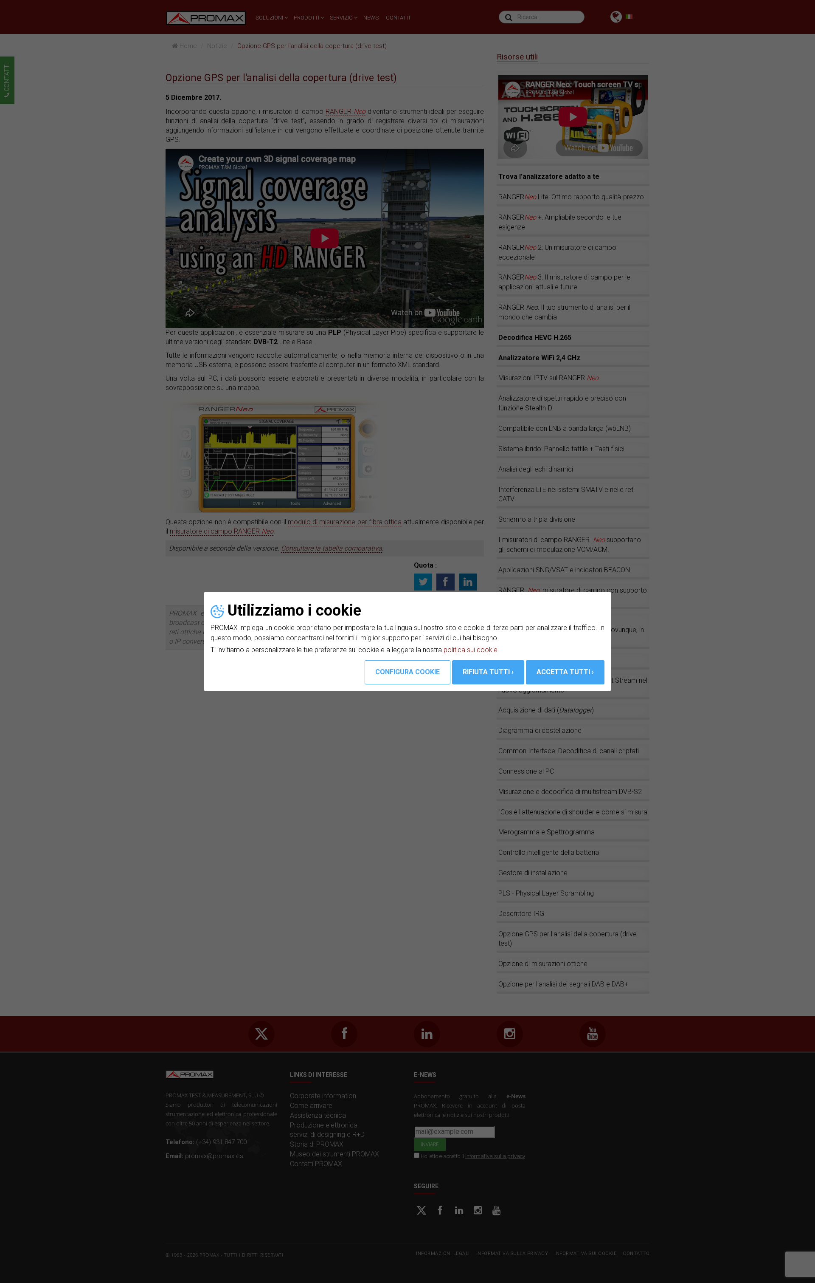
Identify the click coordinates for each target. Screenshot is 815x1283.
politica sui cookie (470, 650)
